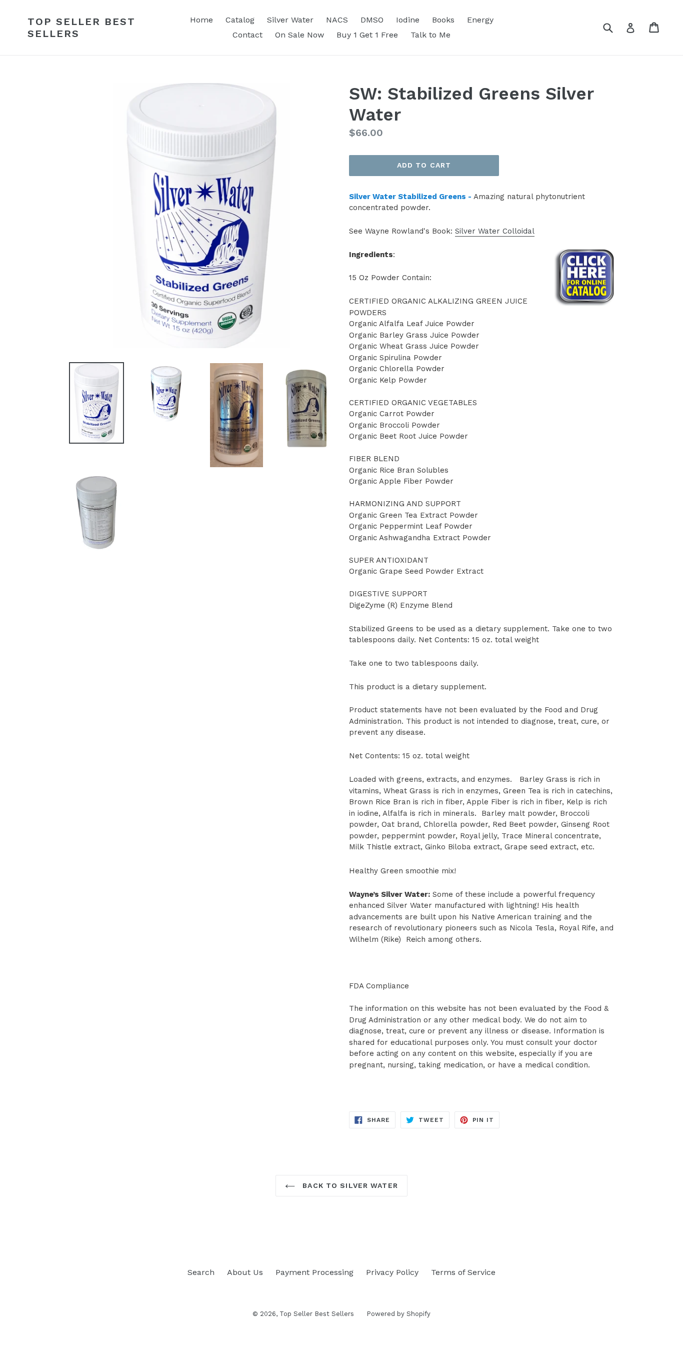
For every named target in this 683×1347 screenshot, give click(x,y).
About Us (245, 1272)
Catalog (240, 20)
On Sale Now (299, 35)
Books (443, 20)
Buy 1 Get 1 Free (367, 35)
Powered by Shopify (398, 1313)
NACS (337, 20)
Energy (480, 20)
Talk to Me (430, 35)
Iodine (408, 20)
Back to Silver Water (349, 1185)
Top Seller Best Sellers (82, 28)
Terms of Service (463, 1272)
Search (201, 1272)
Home (201, 20)
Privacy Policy (392, 1272)
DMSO (372, 20)
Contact (247, 35)
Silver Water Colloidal (494, 231)
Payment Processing (315, 1272)
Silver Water (290, 20)
